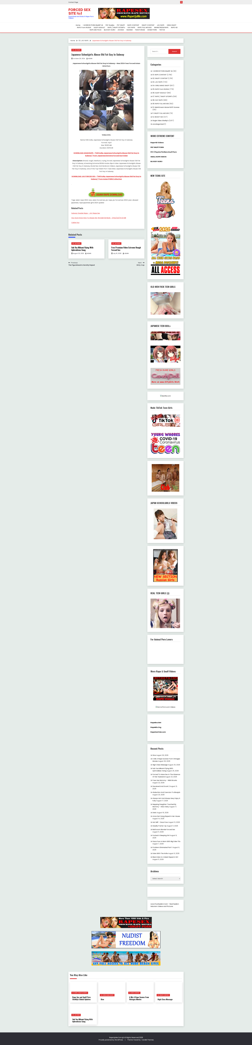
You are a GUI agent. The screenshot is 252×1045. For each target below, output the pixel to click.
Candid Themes (148, 1040)
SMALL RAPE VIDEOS (158, 157)
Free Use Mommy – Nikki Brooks (164, 780)
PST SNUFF (121, 25)
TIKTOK (162, 30)
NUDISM (129, 30)
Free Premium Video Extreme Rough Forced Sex (126, 248)
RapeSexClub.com (158, 732)
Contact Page (73, 2)
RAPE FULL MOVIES (145, 27)
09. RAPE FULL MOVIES (160, 104)
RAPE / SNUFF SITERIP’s (116, 27)
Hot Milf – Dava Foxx (160, 822)
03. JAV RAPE (76, 50)
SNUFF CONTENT (148, 25)
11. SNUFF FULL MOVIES (160, 113)
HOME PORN (152, 30)
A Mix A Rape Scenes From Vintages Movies (139, 998)
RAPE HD (174, 27)
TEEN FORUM (140, 30)
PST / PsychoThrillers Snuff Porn (164, 152)
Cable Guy (75, 222)
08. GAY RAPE (157, 100)
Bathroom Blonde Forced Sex (163, 829)
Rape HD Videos (157, 142)
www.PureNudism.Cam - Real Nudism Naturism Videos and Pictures (165, 905)
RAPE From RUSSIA (84, 27)
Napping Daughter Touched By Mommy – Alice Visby (164, 805)
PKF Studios (110, 25)
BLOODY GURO (109, 30)
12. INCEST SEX (157, 117)
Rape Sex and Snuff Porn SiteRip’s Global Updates (81, 998)
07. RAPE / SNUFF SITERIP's (162, 96)
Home (78, 25)
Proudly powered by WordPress (111, 1040)
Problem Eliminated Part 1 (162, 847)
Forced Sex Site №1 (79, 11)
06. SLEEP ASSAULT (159, 93)
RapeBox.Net (156, 722)
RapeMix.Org (156, 727)
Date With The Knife (160, 853)
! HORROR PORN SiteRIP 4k (93, 25)
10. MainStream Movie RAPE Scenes (165, 107)
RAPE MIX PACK (95, 30)
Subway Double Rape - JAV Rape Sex (85, 213)
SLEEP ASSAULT (99, 27)
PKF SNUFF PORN (157, 147)
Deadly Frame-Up (159, 826)
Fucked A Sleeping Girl (161, 835)
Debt (154, 812)
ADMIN (90, 59)
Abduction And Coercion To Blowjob (166, 792)
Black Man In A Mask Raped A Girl (165, 857)
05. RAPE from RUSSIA (160, 89)
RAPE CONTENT (133, 25)
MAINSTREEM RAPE (161, 27)
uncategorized (158, 124)
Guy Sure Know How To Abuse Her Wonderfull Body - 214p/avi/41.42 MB (98, 218)
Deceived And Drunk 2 (161, 786)
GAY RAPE (131, 27)
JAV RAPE (160, 25)
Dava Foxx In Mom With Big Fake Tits (166, 841)
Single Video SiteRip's (160, 120)
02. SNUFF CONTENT (160, 78)
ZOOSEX (121, 30)
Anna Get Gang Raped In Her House (166, 816)
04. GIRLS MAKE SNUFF (160, 85)
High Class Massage (160, 765)
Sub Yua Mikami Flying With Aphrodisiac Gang (82, 248)
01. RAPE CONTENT (159, 75)
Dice (154, 755)
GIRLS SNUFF (171, 25)
